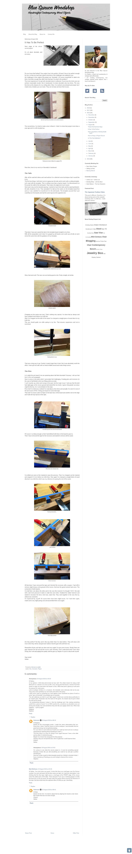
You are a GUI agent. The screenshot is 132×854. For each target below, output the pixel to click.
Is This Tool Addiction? (94, 138)
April (89, 148)
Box (31, 669)
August (90, 124)
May (89, 146)
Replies (33, 717)
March (90, 151)
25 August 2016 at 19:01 (48, 747)
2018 (88, 108)
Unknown (36, 720)
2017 (88, 110)
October (90, 119)
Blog (24, 34)
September (91, 122)
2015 (88, 159)
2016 (88, 112)
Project (40, 669)
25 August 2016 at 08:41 (49, 789)
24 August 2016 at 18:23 (44, 678)
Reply (30, 713)
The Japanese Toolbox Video (95, 192)
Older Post (76, 833)
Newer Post (28, 833)
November (91, 117)
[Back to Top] (129, 850)
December (91, 115)
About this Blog (32, 34)
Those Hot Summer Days (95, 126)
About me (42, 34)
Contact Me (51, 34)
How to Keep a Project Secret (96, 135)
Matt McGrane (33, 769)
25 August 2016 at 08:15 (49, 720)
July (89, 141)
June (90, 143)
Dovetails (34, 669)
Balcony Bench (90, 170)
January (90, 156)
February (91, 153)
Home (52, 833)
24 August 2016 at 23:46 (45, 769)
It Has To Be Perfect (93, 129)
